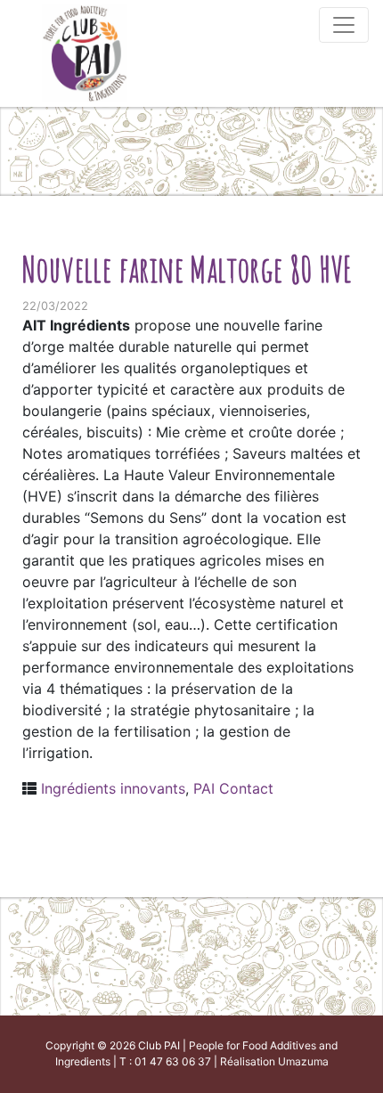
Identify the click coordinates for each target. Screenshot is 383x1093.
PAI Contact (233, 788)
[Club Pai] (84, 51)
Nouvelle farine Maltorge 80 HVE (187, 268)
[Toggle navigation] (344, 25)
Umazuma (303, 1061)
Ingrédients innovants (113, 788)
